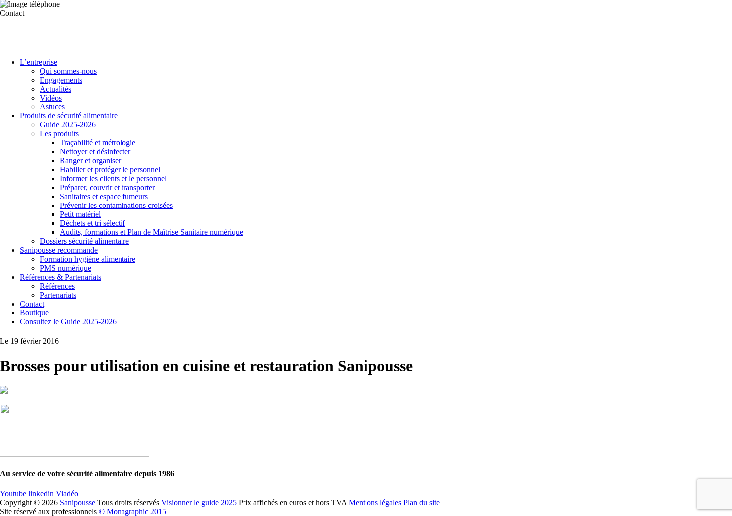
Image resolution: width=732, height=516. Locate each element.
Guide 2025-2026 (68, 124)
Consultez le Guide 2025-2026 (68, 321)
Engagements (61, 80)
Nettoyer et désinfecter (95, 151)
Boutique (34, 313)
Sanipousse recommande (59, 250)
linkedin (41, 493)
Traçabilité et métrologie (97, 142)
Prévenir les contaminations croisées (116, 205)
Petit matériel (80, 214)
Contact (32, 304)
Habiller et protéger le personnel (110, 169)
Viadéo (67, 493)
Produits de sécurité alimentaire (69, 115)
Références (57, 286)
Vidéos (51, 98)
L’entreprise (38, 62)
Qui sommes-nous (68, 71)
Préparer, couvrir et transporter (107, 187)
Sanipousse (77, 502)
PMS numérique (65, 268)
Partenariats (58, 295)
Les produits (59, 133)
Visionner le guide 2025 (199, 502)
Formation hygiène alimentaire (87, 259)
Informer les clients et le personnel (113, 178)
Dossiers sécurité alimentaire (84, 241)
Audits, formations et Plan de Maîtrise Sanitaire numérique (151, 232)
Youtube (13, 493)
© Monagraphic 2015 (132, 511)
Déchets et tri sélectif (92, 223)
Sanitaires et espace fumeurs (104, 196)
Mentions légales (375, 502)
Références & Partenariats (60, 277)
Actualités (55, 89)
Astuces (52, 107)
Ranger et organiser (90, 160)
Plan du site (421, 502)
